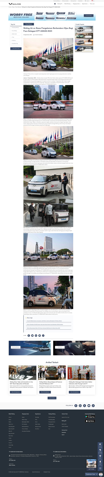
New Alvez (11, 435)
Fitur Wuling (14, 30)
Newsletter (64, 432)
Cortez (10, 438)
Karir (49, 428)
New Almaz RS (11, 433)
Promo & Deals (25, 428)
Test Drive (37, 428)
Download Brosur (25, 426)
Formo (10, 447)
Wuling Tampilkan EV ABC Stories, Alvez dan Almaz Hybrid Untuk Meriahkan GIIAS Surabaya (45, 324)
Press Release (18, 7)
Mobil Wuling (67, 3)
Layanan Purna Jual (65, 417)
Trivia (13, 37)
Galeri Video (37, 424)
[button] (100, 469)
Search (63, 434)
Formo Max (11, 445)
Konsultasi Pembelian (26, 431)
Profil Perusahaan (52, 417)
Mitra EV (10, 431)
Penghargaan (51, 424)
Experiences (85, 3)
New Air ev (11, 424)
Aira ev (10, 417)
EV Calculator (24, 424)
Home (10, 7)
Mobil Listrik (64, 424)
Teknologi (37, 417)
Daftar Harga (24, 419)
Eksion (10, 419)
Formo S (10, 442)
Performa (14, 40)
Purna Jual (92, 3)
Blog (13, 7)
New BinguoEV (12, 426)
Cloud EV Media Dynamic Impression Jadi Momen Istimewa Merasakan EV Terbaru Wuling (44, 320)
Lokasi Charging (65, 426)
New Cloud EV (11, 428)
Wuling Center (38, 426)
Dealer (23, 417)
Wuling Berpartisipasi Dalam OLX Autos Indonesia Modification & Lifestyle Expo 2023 (43, 328)
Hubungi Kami (64, 430)
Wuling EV (59, 3)
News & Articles (52, 426)
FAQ (36, 419)
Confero (10, 440)
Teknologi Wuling (15, 27)
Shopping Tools (76, 3)
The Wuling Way (52, 419)
